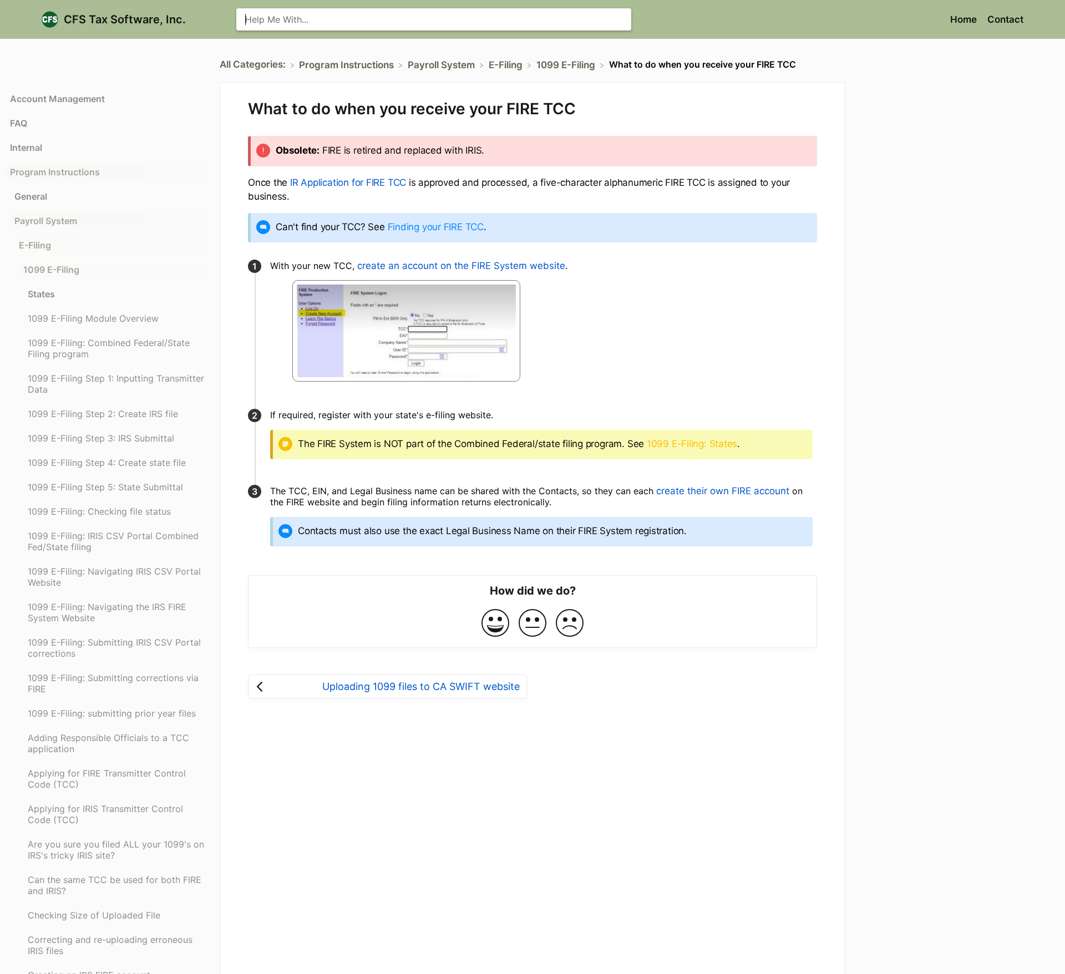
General (30, 196)
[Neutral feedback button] (532, 623)
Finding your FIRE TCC (436, 226)
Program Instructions (55, 171)
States (41, 294)
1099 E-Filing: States (692, 443)
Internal (26, 147)
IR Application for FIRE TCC (348, 182)
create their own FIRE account (722, 490)
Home (964, 19)
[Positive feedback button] (495, 623)
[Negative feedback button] (569, 623)
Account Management (57, 98)
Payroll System (45, 220)
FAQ (18, 123)
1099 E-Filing (51, 269)
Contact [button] (1005, 19)
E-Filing (35, 245)
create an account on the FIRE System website (461, 265)
